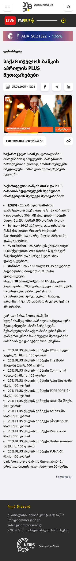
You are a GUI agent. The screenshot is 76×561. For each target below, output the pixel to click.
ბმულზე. (61, 467)
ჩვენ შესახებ (19, 507)
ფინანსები (12, 51)
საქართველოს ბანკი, (21, 154)
